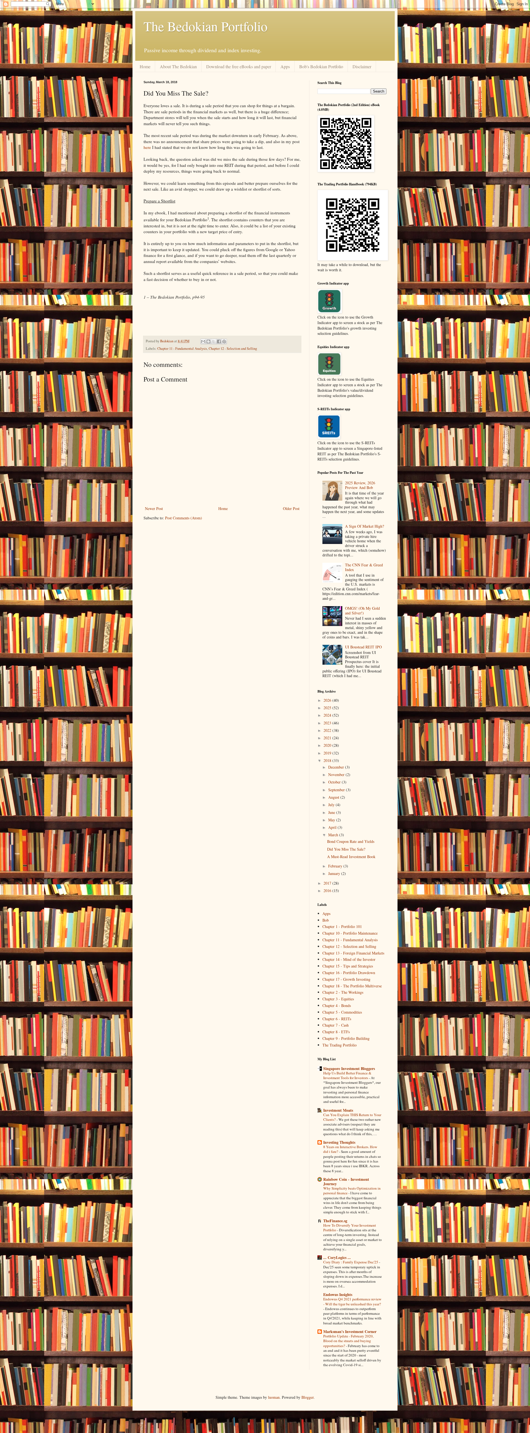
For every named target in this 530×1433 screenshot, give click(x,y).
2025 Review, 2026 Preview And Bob (360, 485)
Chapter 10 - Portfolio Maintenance (350, 933)
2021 (328, 737)
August (334, 797)
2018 (328, 760)
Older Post (291, 508)
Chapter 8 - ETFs (336, 1031)
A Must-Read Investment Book (351, 856)
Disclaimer (362, 66)
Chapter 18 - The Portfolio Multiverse (352, 985)
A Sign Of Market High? (364, 526)
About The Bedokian (178, 66)
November (337, 774)
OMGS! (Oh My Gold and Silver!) (362, 611)
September (337, 789)
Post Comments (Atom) (183, 517)
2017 (328, 883)
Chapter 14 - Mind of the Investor (348, 959)
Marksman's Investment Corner (350, 1331)
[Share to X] (213, 341)
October (335, 782)
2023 (328, 722)
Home (145, 66)
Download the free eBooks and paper (238, 66)
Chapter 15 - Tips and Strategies (347, 966)
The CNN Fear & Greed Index (364, 567)
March (333, 834)
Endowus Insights (337, 1294)
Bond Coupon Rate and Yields (350, 841)
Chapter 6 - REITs (336, 1018)
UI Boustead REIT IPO (363, 647)
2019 (328, 753)
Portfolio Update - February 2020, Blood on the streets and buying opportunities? (348, 1341)
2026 (328, 700)
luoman (274, 1397)
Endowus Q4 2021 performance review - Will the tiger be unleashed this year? (352, 1301)
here (147, 147)
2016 (328, 890)
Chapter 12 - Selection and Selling (233, 348)
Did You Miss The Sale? (346, 849)
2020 (328, 745)
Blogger (307, 1397)
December (336, 767)
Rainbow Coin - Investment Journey (346, 1181)
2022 (328, 730)
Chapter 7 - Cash (335, 1025)
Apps (285, 66)
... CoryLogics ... (337, 1257)
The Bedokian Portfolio (205, 26)
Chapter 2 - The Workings (342, 992)
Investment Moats (338, 1110)
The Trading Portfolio (339, 1045)
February (335, 866)
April (333, 827)
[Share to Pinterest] (224, 341)
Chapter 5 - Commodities (342, 1012)
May (332, 819)
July (332, 804)
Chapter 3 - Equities (338, 998)
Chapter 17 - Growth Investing (346, 979)
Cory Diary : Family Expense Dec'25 (351, 1262)
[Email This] (203, 341)
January (334, 873)
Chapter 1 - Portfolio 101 (342, 926)
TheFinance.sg (335, 1221)
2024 (328, 715)
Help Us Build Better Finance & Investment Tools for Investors (347, 1075)
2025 (328, 707)
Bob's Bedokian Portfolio (321, 66)
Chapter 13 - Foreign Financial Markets (353, 953)
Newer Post (154, 508)
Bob (325, 920)
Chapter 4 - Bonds (336, 1005)
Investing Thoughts (339, 1142)
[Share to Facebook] (219, 341)
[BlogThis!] (208, 341)
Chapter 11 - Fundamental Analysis (182, 348)
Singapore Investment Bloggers (349, 1068)
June (332, 812)
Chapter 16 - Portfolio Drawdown (348, 972)
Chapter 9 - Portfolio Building (346, 1038)
